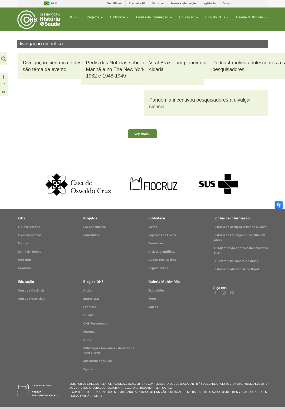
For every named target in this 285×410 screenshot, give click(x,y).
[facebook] (3, 77)
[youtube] (3, 92)
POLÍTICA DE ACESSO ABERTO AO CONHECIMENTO (137, 383)
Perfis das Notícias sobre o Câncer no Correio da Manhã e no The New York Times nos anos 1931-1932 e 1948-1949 (140, 69)
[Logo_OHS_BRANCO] (38, 12)
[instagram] (3, 84)
